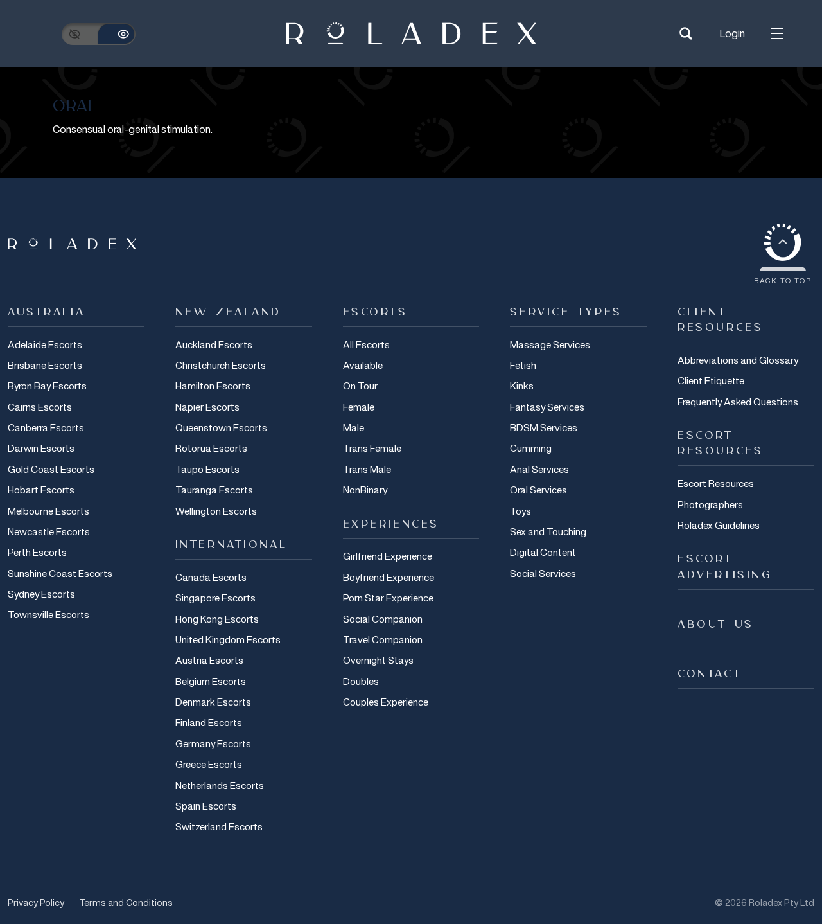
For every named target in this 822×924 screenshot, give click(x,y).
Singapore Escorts (215, 598)
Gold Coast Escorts (51, 469)
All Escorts (366, 344)
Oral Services (538, 490)
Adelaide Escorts (45, 344)
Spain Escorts (205, 806)
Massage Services (550, 344)
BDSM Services (543, 427)
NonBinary (365, 490)
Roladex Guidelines (719, 525)
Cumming (531, 448)
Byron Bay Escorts (47, 385)
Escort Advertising (725, 567)
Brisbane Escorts (45, 365)
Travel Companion (383, 639)
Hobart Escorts (41, 490)
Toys (520, 511)
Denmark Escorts (213, 702)
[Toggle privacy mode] (99, 34)
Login (732, 33)
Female (358, 407)
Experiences (391, 524)
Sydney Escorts (41, 594)
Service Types (566, 312)
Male (353, 427)
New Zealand (228, 312)
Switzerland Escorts (219, 826)
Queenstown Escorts (221, 427)
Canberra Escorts (46, 427)
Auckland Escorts (213, 344)
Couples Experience (385, 702)
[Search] (685, 33)
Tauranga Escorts (214, 490)
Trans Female (372, 448)
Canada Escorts (211, 577)
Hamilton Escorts (212, 385)
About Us (716, 624)
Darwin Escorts (41, 448)
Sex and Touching (548, 531)
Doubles (361, 681)
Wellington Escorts (216, 511)
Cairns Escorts (40, 407)
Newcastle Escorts (49, 531)
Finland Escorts (208, 722)
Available (363, 365)
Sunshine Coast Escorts (60, 573)
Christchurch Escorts (220, 365)
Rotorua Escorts (211, 448)
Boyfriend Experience (388, 577)
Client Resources (720, 320)
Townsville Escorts (48, 614)
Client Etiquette (711, 380)
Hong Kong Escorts (217, 619)
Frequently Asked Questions (738, 402)
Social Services (543, 573)
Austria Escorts (209, 660)
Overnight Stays (378, 660)
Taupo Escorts (207, 469)
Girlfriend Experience (387, 556)
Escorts (375, 312)
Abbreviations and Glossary (738, 360)
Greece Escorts (208, 764)
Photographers (710, 504)
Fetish (523, 365)
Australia (46, 312)
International (231, 544)
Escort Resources (720, 443)
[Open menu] (777, 33)
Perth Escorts (37, 552)
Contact (710, 674)
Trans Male (367, 469)
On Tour (360, 385)
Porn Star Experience (388, 598)
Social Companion (383, 619)
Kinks (522, 385)
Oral (74, 106)
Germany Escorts (213, 743)
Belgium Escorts (210, 681)
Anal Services (539, 469)
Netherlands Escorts (219, 785)
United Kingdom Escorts (228, 639)
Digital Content (543, 552)
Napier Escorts (207, 407)
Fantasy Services (547, 407)
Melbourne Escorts (48, 511)
